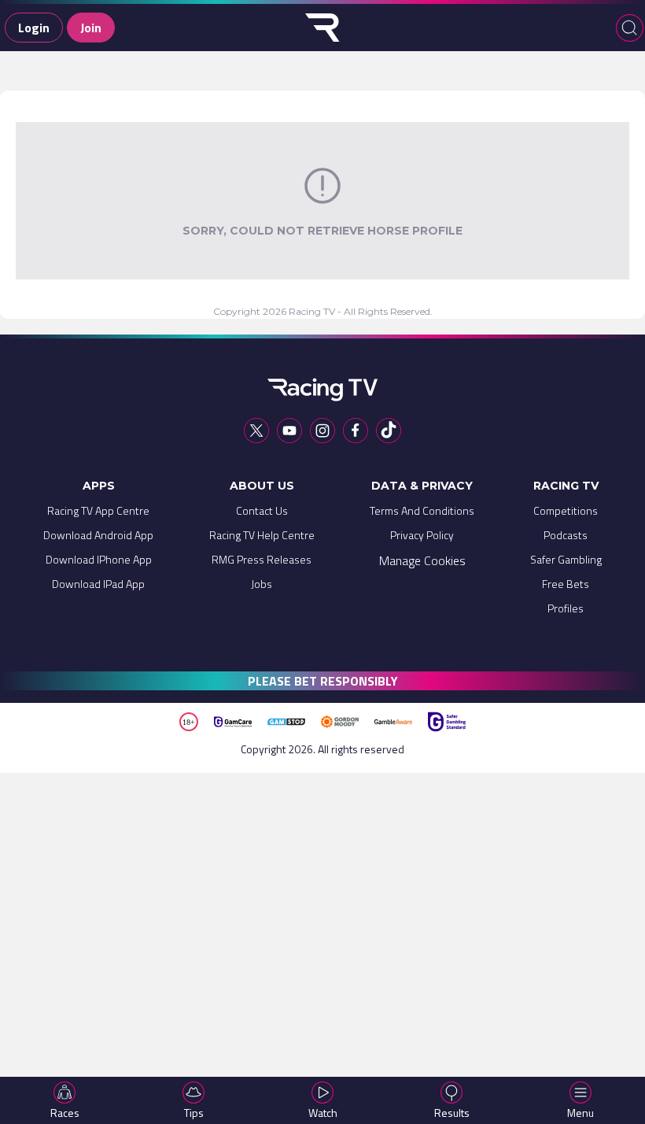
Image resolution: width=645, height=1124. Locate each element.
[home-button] (322, 27)
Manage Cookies (422, 560)
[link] (98, 514)
